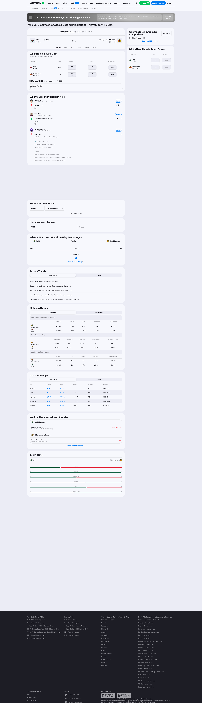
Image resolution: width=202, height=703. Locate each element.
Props (79, 47)
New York (104, 623)
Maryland (104, 629)
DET (48, 393)
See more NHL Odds (149, 41)
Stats (94, 47)
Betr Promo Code (144, 675)
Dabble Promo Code (145, 669)
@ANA (49, 397)
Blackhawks (115, 241)
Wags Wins (38, 100)
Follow (118, 101)
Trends (87, 47)
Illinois (103, 644)
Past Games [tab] (99, 312)
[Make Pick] (35, 108)
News (66, 47)
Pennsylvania (105, 641)
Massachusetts (106, 653)
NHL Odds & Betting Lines (36, 638)
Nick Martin (38, 114)
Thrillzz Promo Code (145, 684)
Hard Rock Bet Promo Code (147, 659)
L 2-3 (62, 405)
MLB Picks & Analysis (71, 632)
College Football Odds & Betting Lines (40, 626)
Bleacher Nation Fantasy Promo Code (151, 672)
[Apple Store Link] (108, 695)
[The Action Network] (37, 3)
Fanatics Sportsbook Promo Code (149, 620)
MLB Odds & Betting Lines (36, 635)
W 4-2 (62, 397)
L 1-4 (62, 393)
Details (58, 47)
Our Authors (31, 697)
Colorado (104, 635)
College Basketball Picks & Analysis (76, 629)
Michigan (104, 647)
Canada (104, 665)
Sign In (169, 3)
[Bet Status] (31, 105)
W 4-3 (62, 401)
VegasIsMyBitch (40, 129)
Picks (72, 47)
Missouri (104, 662)
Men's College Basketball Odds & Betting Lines (43, 629)
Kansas (103, 656)
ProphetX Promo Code (146, 644)
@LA (48, 401)
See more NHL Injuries (75, 446)
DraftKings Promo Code (146, 647)
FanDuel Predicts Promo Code (148, 632)
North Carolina (106, 659)
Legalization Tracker (108, 620)
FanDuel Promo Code (145, 650)
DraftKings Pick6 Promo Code (148, 665)
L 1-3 (62, 388)
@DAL (49, 388)
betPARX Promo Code (145, 656)
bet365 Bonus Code (145, 626)
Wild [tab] (99, 275)
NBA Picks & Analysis (71, 623)
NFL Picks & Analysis (71, 620)
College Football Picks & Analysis (75, 626)
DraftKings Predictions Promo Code (150, 641)
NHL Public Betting (75, 262)
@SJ (48, 405)
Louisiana (104, 626)
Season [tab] (53, 312)
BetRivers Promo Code (146, 662)
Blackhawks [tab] (53, 275)
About (29, 694)
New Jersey (105, 638)
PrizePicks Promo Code (146, 687)
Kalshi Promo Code (144, 635)
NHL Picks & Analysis (71, 635)
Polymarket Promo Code (146, 629)
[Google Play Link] (124, 695)
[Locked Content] (76, 258)
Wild (38, 241)
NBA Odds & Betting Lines (36, 623)
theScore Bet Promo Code (147, 653)
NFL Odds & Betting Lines (36, 620)
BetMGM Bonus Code (145, 623)
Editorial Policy (32, 700)
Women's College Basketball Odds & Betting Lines (44, 632)
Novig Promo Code (144, 638)
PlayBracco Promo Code (146, 681)
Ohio (102, 650)
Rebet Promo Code (144, 678)
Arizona (103, 632)
